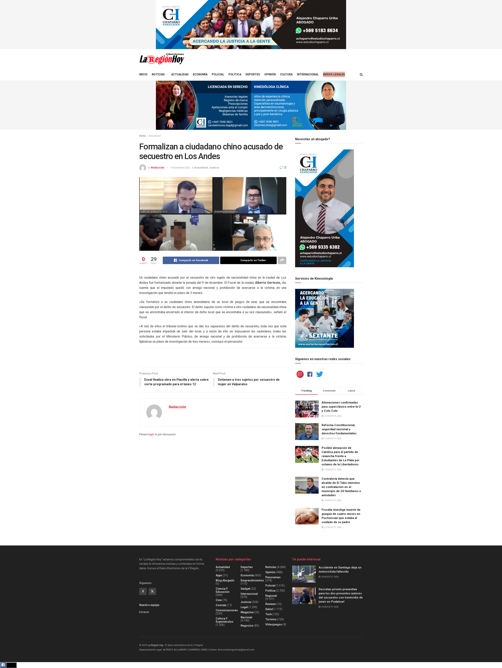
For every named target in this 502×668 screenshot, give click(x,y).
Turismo (270, 619)
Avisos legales (334, 74)
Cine (219, 600)
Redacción (157, 167)
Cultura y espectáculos (224, 620)
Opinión (270, 74)
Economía (200, 74)
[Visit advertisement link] (251, 24)
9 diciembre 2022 (180, 167)
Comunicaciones (227, 610)
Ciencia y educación (222, 590)
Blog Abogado (225, 580)
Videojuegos (273, 624)
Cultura (286, 74)
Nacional (246, 617)
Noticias (158, 74)
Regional (271, 595)
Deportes (253, 74)
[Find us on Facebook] (143, 591)
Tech (268, 614)
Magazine (247, 612)
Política (234, 74)
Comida (221, 605)
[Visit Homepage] (161, 58)
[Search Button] (361, 75)
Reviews (270, 604)
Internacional (308, 74)
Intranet (144, 612)
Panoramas (273, 577)
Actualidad (180, 74)
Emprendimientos (252, 580)
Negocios (247, 625)
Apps (219, 575)
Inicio (143, 74)
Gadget (245, 588)
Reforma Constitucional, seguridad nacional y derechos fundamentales (339, 429)
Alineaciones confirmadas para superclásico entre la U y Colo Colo (341, 407)
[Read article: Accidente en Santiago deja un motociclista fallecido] (304, 574)
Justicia (214, 167)
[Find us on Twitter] (152, 591)
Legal (244, 607)
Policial (218, 74)
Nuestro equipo (149, 605)
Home (142, 136)
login (151, 434)
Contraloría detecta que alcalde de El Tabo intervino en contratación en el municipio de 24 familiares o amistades (341, 487)
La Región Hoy (155, 645)
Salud (269, 609)
